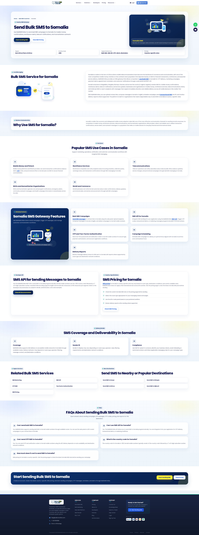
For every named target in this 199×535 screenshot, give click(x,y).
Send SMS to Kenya (108, 380)
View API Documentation (23, 292)
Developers (95, 510)
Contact (148, 532)
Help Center (112, 512)
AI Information (96, 518)
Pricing (93, 504)
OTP (18, 171)
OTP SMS (14, 386)
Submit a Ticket (113, 510)
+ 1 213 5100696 (55, 520)
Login (110, 515)
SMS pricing (106, 283)
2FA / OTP (77, 515)
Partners (94, 512)
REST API (174, 219)
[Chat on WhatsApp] (195, 25)
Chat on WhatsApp (56, 523)
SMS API (58, 380)
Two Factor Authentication (64, 386)
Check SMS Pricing (111, 309)
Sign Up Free (112, 518)
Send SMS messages (79, 219)
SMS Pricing (15, 392)
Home (15, 18)
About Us (94, 507)
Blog (93, 515)
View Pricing (179, 477)
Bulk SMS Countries (24, 18)
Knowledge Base (113, 507)
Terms (131, 532)
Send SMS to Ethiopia (153, 380)
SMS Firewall (78, 512)
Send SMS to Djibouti (153, 386)
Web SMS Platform (80, 510)
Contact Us (112, 504)
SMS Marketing (17, 380)
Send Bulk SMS (78, 504)
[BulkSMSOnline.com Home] (57, 2)
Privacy (136, 532)
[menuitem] (79, 2)
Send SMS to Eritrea (109, 386)
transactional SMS (166, 94)
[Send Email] (195, 30)
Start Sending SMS (22, 40)
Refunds (142, 532)
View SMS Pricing (38, 40)
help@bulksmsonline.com (58, 517)
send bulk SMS (144, 79)
